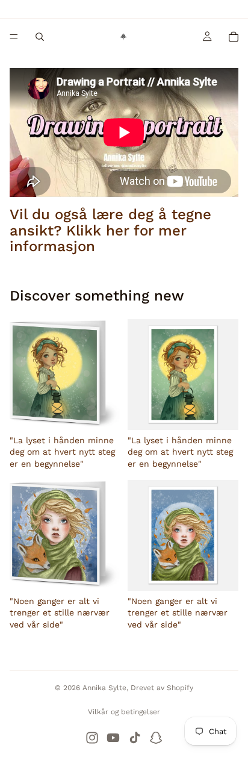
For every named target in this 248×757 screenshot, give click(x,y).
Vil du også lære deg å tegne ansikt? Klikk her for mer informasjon (110, 230)
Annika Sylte (104, 688)
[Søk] (39, 36)
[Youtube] (113, 738)
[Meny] (14, 37)
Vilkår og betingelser (124, 712)
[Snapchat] (156, 738)
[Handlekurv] (233, 36)
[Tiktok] (135, 738)
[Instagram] (92, 738)
